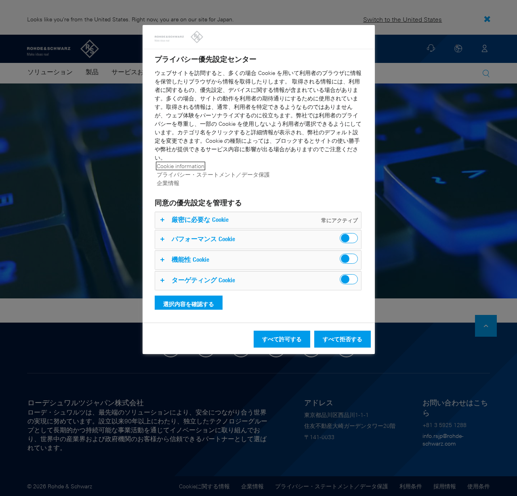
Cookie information (180, 166)
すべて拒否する (342, 339)
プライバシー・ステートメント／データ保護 (213, 174)
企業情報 (168, 182)
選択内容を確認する (188, 303)
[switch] (349, 238)
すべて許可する (282, 339)
